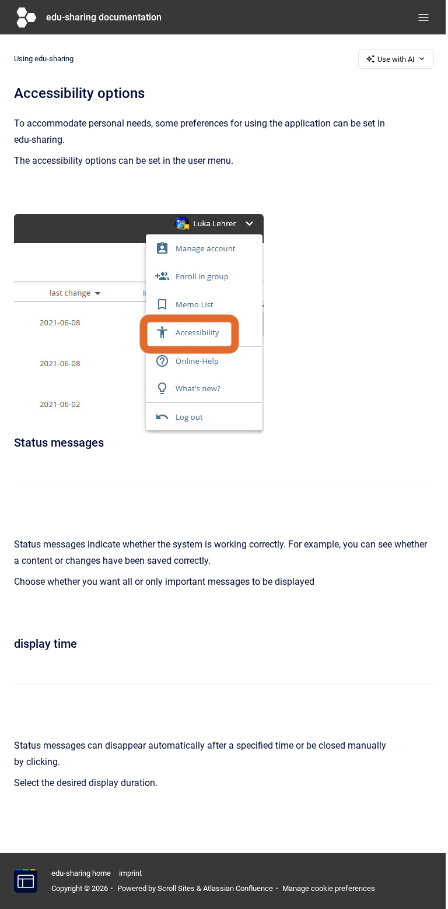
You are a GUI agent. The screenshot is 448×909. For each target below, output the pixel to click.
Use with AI (396, 59)
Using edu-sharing (44, 58)
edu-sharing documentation (104, 17)
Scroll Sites (176, 888)
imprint (130, 873)
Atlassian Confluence (238, 888)
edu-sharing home (81, 873)
